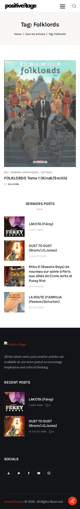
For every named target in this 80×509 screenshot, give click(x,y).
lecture (46, 172)
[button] (64, 6)
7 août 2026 (36, 229)
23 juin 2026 (36, 286)
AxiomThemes (14, 501)
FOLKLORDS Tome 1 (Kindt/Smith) (35, 178)
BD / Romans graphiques (21, 172)
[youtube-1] (38, 473)
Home (17, 33)
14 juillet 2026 (37, 256)
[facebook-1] (28, 473)
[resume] (8, 473)
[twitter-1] (18, 473)
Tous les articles (35, 33)
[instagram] (48, 473)
